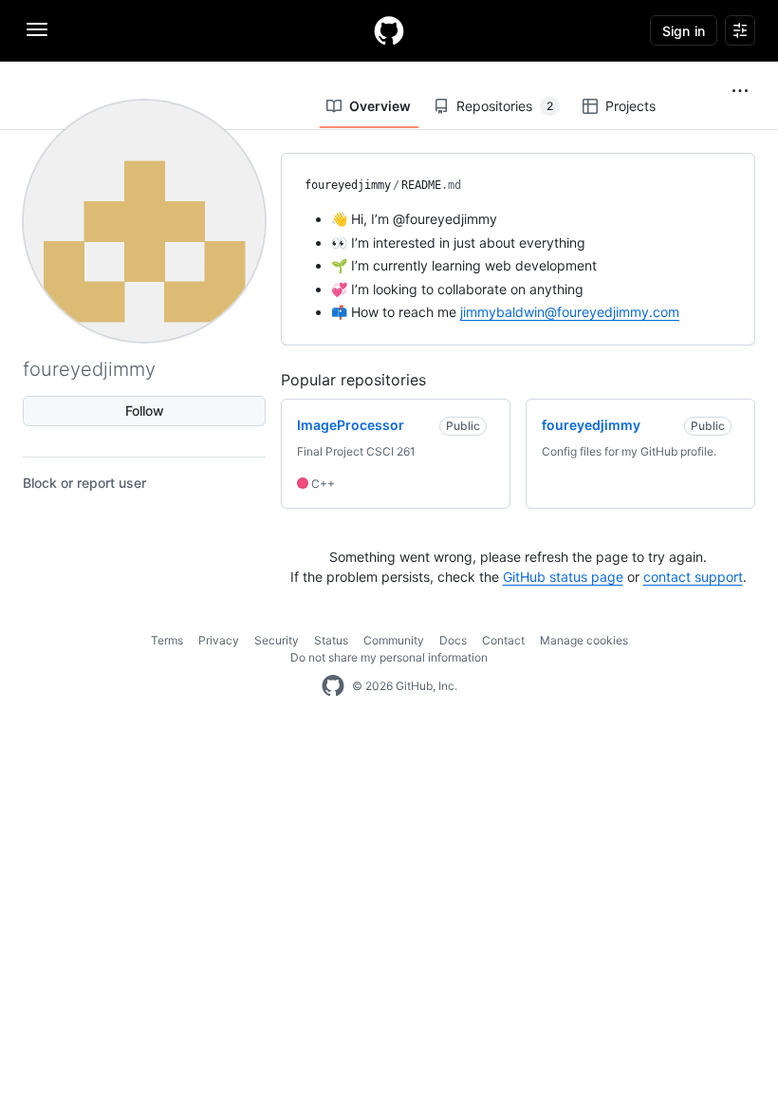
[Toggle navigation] (37, 29)
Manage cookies (584, 640)
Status (331, 640)
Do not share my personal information (389, 657)
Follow (144, 410)
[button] (740, 91)
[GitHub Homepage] (333, 686)
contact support (693, 577)
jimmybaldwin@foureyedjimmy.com (569, 312)
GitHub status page (563, 577)
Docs (453, 640)
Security (276, 640)
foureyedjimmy (348, 185)
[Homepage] (389, 30)
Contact (503, 640)
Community (393, 640)
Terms (167, 640)
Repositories (504, 106)
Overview (380, 106)
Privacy (218, 640)
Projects (630, 106)
